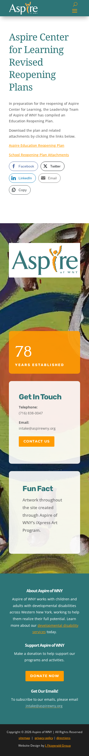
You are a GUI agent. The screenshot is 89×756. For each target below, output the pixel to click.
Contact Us (36, 441)
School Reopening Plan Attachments (39, 154)
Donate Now (44, 676)
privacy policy (44, 738)
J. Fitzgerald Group (58, 745)
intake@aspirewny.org (44, 705)
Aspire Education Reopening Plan (36, 145)
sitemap (24, 738)
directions (63, 738)
